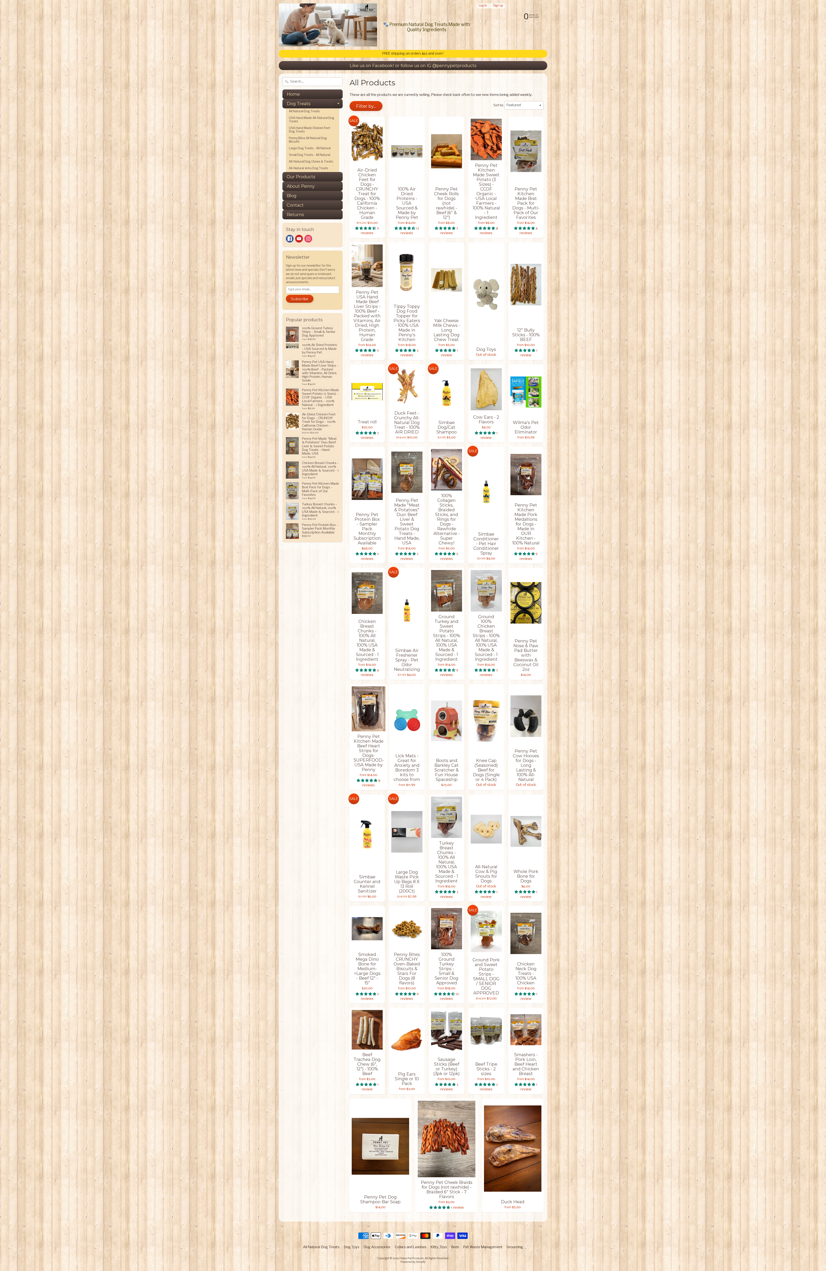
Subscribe (299, 299)
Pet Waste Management (482, 1247)
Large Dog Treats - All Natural (310, 148)
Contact (295, 205)
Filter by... (366, 106)
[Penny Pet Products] (328, 24)
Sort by (498, 105)
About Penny (301, 186)
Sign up (498, 6)
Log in (483, 6)
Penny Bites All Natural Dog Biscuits (308, 140)
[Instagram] (308, 239)
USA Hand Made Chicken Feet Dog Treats (309, 130)
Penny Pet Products (411, 1258)
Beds (455, 1247)
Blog (291, 195)
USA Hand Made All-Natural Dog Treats (311, 120)
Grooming (515, 1247)
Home (293, 94)
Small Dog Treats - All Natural (309, 155)
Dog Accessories (377, 1247)
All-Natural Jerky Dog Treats (308, 168)
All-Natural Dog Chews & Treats (311, 161)
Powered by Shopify (413, 1262)
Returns (295, 214)
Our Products (301, 176)
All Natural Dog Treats (304, 111)
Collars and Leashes (410, 1247)
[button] (366, 228)
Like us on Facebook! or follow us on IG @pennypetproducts (413, 65)
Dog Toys (351, 1247)
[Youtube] (299, 239)
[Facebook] (290, 239)
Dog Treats (315, 104)
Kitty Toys (439, 1247)
